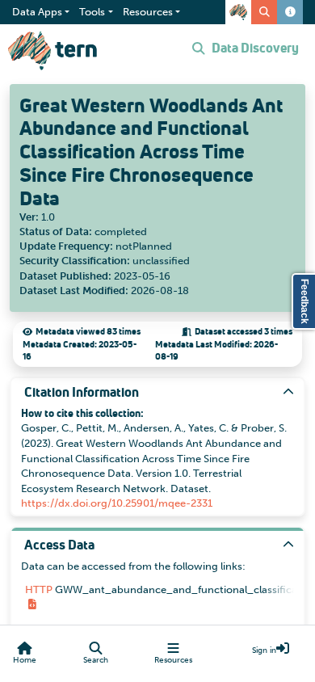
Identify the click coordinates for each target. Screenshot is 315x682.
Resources (173, 660)
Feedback (304, 301)
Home (24, 660)
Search (95, 660)
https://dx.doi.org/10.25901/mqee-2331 (116, 503)
